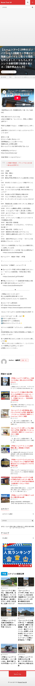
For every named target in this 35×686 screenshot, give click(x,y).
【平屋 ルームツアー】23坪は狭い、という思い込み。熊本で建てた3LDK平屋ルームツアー (9, 660)
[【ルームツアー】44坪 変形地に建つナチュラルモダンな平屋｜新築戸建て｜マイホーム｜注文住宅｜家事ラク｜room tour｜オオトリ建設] (5, 413)
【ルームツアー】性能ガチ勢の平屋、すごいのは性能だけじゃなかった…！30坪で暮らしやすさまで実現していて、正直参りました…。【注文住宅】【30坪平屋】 (22, 396)
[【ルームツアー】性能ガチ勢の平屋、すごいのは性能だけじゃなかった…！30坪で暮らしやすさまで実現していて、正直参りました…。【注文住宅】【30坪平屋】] (5, 395)
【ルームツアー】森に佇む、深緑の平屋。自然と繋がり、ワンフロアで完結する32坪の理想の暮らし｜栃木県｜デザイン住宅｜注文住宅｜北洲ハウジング (8, 597)
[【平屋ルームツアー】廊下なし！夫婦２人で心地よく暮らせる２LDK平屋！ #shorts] (5, 381)
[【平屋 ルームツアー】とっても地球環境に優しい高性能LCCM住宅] (5, 449)
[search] (32, 7)
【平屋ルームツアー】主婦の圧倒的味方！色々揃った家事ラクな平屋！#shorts (8, 624)
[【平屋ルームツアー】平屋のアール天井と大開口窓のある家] (5, 498)
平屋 (13, 71)
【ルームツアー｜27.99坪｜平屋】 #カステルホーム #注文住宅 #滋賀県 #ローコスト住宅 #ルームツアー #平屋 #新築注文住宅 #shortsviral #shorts (26, 597)
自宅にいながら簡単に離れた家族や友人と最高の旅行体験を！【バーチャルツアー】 (17, 527)
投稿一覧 (24, 360)
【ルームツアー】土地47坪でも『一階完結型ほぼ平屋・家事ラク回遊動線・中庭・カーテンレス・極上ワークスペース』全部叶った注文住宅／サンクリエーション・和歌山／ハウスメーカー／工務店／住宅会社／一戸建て (25, 630)
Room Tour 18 (22, 682)
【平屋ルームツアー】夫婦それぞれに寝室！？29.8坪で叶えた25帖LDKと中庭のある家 (25, 661)
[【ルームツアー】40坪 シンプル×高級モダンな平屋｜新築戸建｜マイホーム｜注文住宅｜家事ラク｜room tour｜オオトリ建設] (5, 431)
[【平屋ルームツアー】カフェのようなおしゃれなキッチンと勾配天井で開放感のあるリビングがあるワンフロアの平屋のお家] (5, 463)
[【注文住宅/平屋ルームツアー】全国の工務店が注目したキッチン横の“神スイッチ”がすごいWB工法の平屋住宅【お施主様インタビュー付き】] (5, 480)
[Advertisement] (17, 28)
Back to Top (17, 674)
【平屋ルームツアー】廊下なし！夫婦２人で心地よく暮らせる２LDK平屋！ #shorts (22, 380)
